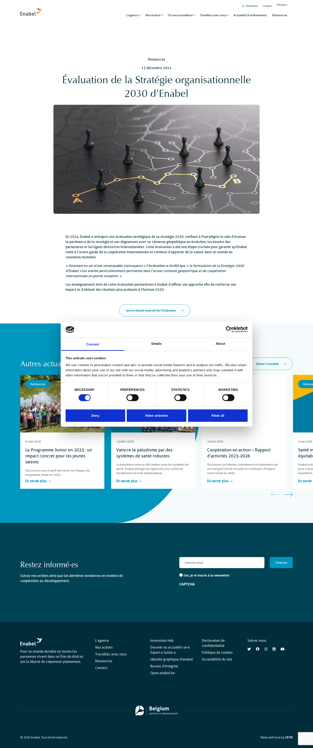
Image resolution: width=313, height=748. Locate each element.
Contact (267, 6)
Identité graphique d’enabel (171, 659)
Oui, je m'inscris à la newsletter (207, 575)
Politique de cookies (217, 652)
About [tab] (220, 343)
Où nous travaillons (180, 15)
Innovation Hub (162, 641)
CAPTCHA (187, 584)
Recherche (252, 6)
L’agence (132, 15)
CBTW (289, 737)
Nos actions (153, 15)
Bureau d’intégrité (164, 666)
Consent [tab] (92, 344)
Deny (95, 415)
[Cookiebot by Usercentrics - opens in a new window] (229, 329)
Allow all (217, 415)
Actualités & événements (250, 15)
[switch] (132, 397)
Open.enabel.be (162, 673)
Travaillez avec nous (213, 15)
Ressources (279, 15)
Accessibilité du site (217, 659)
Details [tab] (156, 343)
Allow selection (156, 415)
